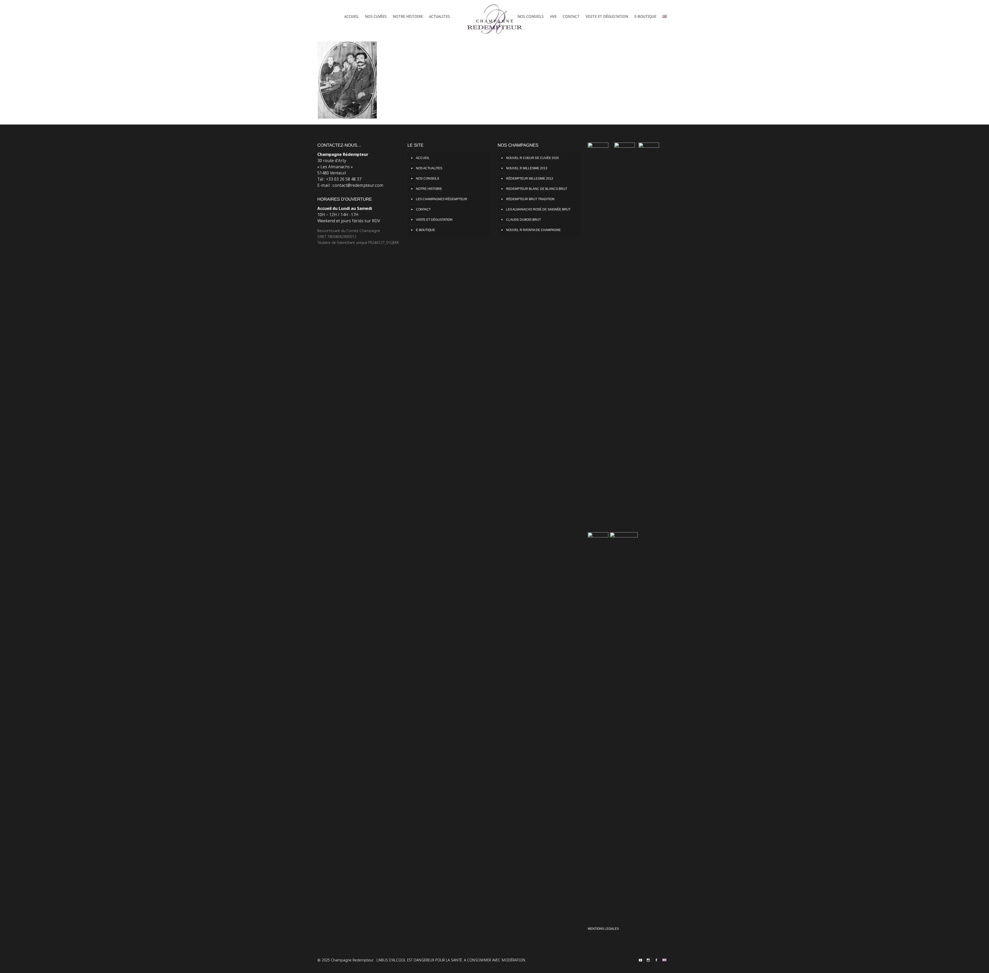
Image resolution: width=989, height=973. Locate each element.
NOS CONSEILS (427, 178)
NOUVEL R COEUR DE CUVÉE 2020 (532, 158)
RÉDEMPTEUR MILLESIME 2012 (529, 178)
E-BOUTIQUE (425, 230)
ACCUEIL (423, 158)
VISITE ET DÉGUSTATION (434, 220)
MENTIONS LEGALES (603, 929)
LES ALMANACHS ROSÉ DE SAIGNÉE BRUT (538, 209)
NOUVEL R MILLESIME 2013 (526, 168)
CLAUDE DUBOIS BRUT (523, 220)
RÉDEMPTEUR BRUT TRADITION (530, 199)
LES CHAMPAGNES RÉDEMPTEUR (441, 199)
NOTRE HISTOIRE (429, 189)
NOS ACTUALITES (429, 168)
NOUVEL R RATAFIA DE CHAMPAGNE (533, 230)
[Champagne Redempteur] (494, 16)
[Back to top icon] (968, 965)
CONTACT (423, 209)
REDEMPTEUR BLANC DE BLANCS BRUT (536, 189)
